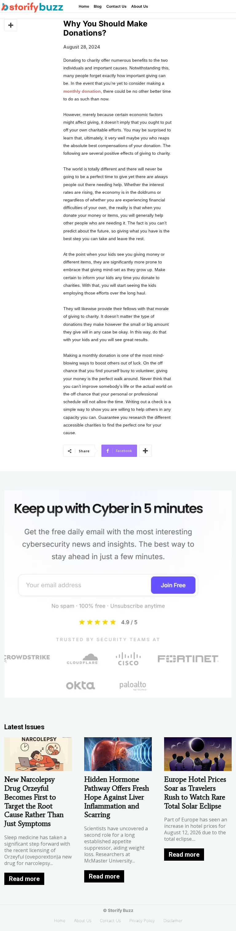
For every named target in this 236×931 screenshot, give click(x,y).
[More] (10, 25)
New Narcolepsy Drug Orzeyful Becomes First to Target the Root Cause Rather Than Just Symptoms (34, 801)
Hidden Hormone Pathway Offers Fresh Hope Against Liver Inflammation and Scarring (116, 797)
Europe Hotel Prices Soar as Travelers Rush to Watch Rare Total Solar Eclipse (195, 792)
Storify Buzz (120, 910)
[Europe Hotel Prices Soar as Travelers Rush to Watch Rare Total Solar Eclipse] (198, 754)
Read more (24, 878)
